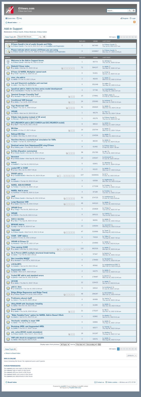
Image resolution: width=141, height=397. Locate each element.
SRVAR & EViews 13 (19, 242)
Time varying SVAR (19, 247)
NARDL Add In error (19, 191)
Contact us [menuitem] (100, 382)
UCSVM (14, 281)
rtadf (13, 196)
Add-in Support (13, 28)
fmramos (16, 243)
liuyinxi (107, 253)
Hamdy (107, 327)
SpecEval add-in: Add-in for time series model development (36, 89)
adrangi (107, 61)
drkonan (16, 119)
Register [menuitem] (125, 18)
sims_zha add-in (18, 77)
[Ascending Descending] (91, 344)
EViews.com (26, 8)
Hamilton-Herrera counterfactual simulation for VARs (33, 140)
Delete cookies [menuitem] (112, 382)
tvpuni (14, 162)
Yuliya (106, 236)
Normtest (15, 157)
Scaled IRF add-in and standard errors (27, 275)
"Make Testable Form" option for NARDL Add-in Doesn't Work (37, 315)
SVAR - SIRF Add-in (19, 236)
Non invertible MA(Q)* (20, 258)
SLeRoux (16, 192)
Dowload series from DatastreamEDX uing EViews (32, 145)
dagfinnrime (108, 179)
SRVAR (14, 111)
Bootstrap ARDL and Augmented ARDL (27, 326)
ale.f (106, 151)
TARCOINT (15, 230)
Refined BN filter (18, 134)
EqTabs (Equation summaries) (24, 151)
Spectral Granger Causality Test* (25, 94)
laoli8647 (16, 164)
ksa (16, 170)
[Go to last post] (115, 44)
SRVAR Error (16, 208)
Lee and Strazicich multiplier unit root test (29, 83)
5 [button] (129, 37)
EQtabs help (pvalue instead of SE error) (28, 117)
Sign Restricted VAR (19, 106)
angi (14, 226)
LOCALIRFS (16, 264)
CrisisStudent (19, 90)
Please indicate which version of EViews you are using (34, 50)
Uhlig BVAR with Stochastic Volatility (27, 304)
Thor (106, 112)
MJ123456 (108, 293)
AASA (106, 123)
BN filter (14, 128)
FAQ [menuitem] (20, 18)
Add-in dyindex (17, 219)
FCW (16, 74)
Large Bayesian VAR (19, 202)
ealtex (15, 85)
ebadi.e (15, 317)
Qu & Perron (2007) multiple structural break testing (33, 253)
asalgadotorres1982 (111, 264)
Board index (12, 382)
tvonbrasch (18, 289)
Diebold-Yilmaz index (20, 66)
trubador (16, 181)
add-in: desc (16, 287)
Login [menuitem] (133, 18)
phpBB (63, 386)
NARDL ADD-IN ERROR (21, 185)
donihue (107, 332)
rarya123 (108, 225)
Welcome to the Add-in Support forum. (27, 60)
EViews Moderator (30, 32)
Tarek (106, 230)
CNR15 (15, 113)
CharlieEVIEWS (20, 175)
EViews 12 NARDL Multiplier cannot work (28, 72)
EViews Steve (109, 146)
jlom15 (15, 277)
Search (130, 10)
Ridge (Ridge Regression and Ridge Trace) (29, 292)
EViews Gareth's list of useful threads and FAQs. (31, 44)
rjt (105, 174)
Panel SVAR (16, 309)
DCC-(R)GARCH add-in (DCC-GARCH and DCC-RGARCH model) (37, 123)
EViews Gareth (18, 32)
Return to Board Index (13, 353)
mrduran (107, 100)
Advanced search (133, 10)
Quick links (11, 18)
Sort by (73, 344)
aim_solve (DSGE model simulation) (26, 332)
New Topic (9, 37)
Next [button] (135, 37)
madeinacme (109, 196)
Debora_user (19, 147)
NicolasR (18, 96)
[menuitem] (133, 22)
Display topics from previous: (50, 344)
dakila (16, 68)
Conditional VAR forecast (21, 100)
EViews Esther (42, 32)
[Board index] (11, 9)
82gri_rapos (108, 95)
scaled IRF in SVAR (19, 168)
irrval (13, 179)
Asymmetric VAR (18, 270)
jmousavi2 (108, 157)
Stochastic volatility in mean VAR (25, 321)
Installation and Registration (55, 46)
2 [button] (121, 37)
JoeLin (15, 300)
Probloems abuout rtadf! (21, 298)
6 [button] (132, 37)
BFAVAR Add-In (17, 225)
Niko (16, 221)
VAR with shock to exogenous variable (27, 338)
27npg (17, 209)
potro (15, 238)
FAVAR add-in (17, 174)
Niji (105, 310)
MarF (16, 124)
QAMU (15, 328)
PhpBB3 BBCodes (75, 387)
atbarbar (107, 163)
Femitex (16, 187)
